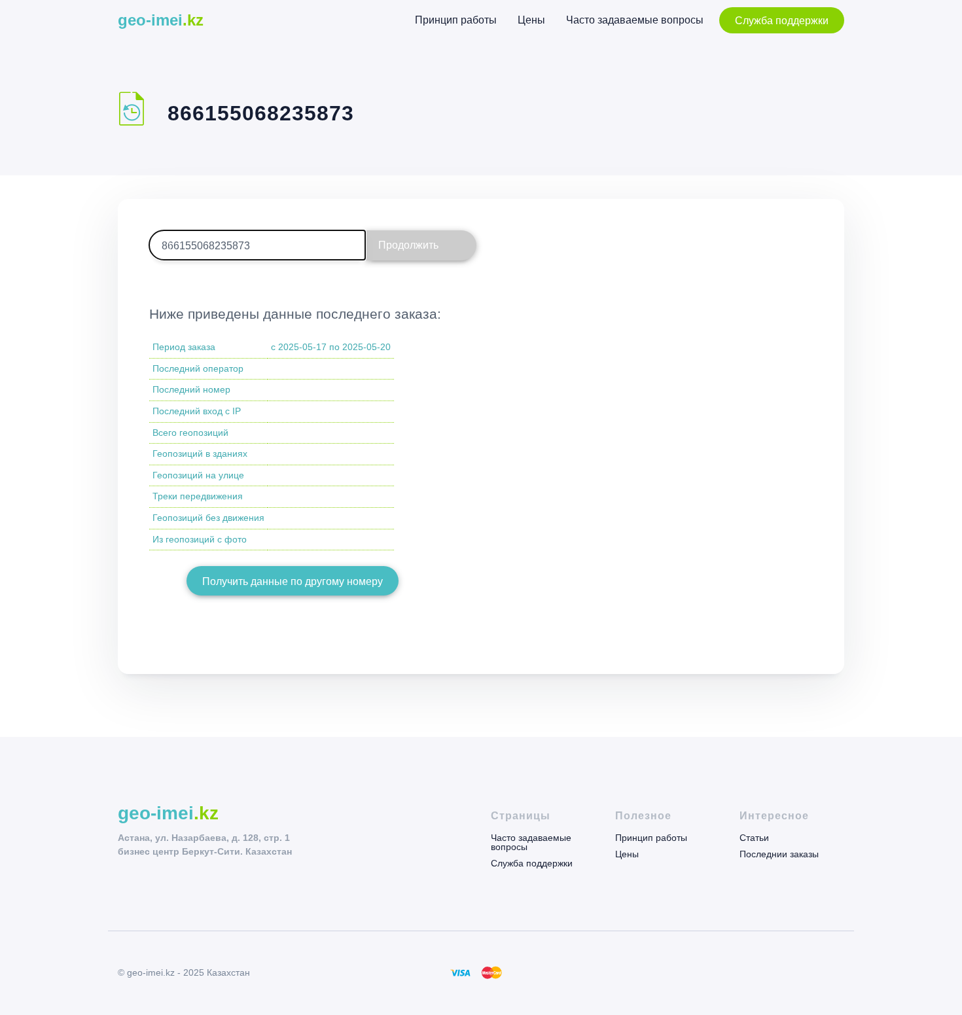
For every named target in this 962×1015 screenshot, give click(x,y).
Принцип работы (456, 20)
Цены (531, 20)
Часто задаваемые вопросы (635, 20)
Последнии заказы (779, 854)
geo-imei (161, 20)
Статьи (754, 838)
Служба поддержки (781, 20)
